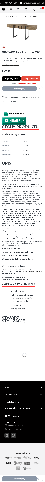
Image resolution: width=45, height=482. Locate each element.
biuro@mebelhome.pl (32, 271)
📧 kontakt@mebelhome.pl (32, 3)
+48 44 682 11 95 (17, 306)
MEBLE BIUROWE (22, 16)
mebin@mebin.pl (18, 309)
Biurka (34, 16)
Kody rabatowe (31, 78)
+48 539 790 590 (15, 429)
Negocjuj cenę (11, 78)
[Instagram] (13, 435)
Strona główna (7, 16)
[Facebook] (7, 435)
